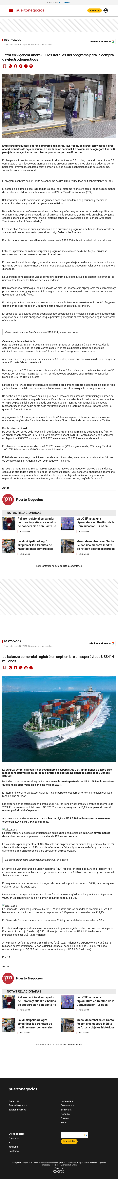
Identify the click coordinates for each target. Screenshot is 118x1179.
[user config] (105, 10)
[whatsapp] (10, 66)
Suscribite (94, 10)
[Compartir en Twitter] (20, 66)
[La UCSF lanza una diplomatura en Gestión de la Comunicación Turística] (67, 523)
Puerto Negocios (29, 500)
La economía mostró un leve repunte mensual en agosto (36, 859)
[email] (26, 66)
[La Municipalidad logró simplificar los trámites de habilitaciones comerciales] (8, 546)
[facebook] (15, 66)
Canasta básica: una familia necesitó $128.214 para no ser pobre (41, 332)
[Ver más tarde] (4, 66)
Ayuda (74, 1165)
